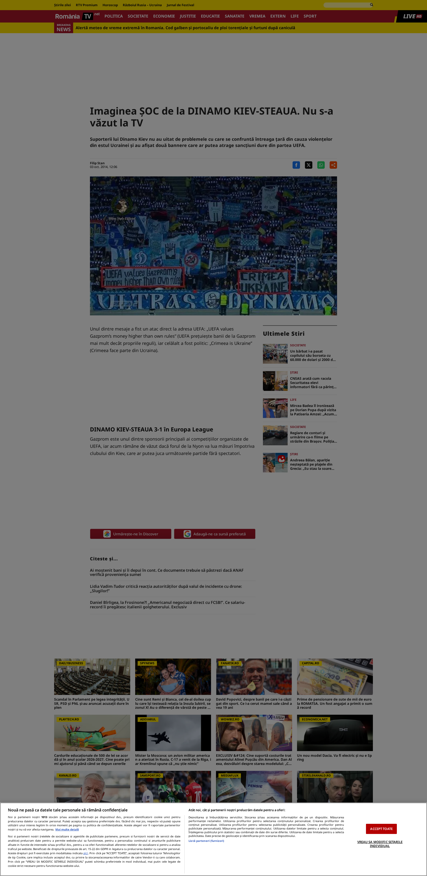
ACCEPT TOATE (381, 829)
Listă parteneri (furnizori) (206, 841)
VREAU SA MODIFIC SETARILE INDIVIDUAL (380, 844)
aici (85, 853)
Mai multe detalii (67, 829)
